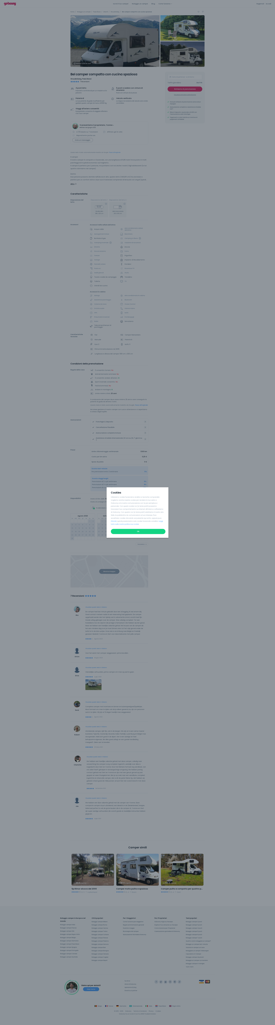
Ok (138, 531)
